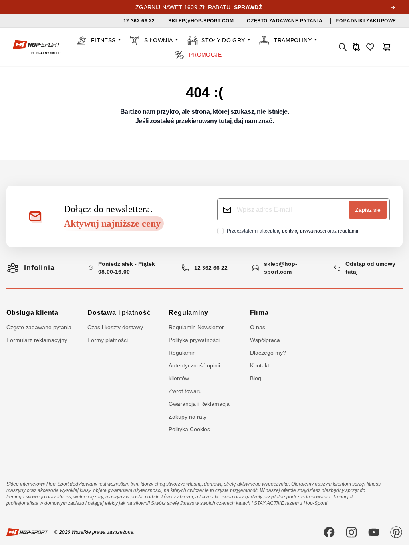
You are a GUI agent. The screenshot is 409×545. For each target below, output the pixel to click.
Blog (255, 378)
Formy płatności (107, 340)
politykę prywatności (304, 231)
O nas (257, 327)
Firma (259, 312)
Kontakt (259, 365)
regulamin (349, 231)
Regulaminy (188, 312)
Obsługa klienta (32, 312)
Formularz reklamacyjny (36, 340)
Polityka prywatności (194, 340)
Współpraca (265, 340)
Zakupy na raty (187, 416)
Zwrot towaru (185, 391)
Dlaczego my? (268, 353)
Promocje (205, 54)
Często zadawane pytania (38, 327)
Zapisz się (368, 210)
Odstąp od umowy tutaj (370, 268)
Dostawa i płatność (119, 312)
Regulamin (182, 353)
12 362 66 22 (211, 268)
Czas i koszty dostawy (115, 327)
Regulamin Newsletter (196, 327)
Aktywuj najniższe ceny (112, 223)
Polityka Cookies (189, 429)
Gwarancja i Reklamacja (199, 404)
